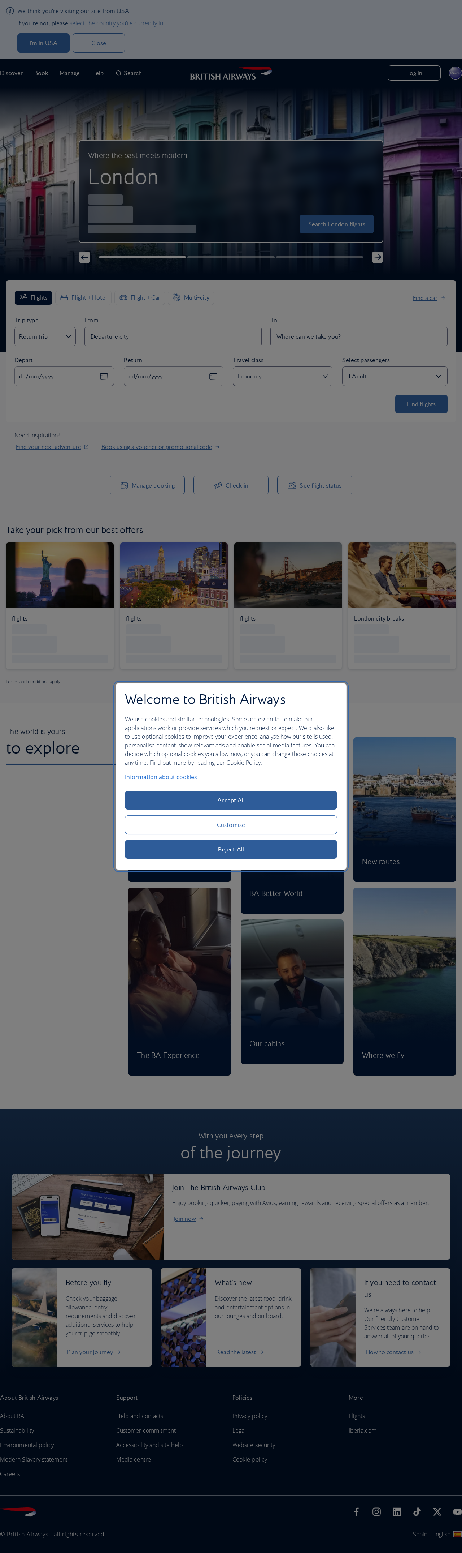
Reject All (231, 849)
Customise (231, 824)
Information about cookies (161, 777)
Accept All (231, 800)
